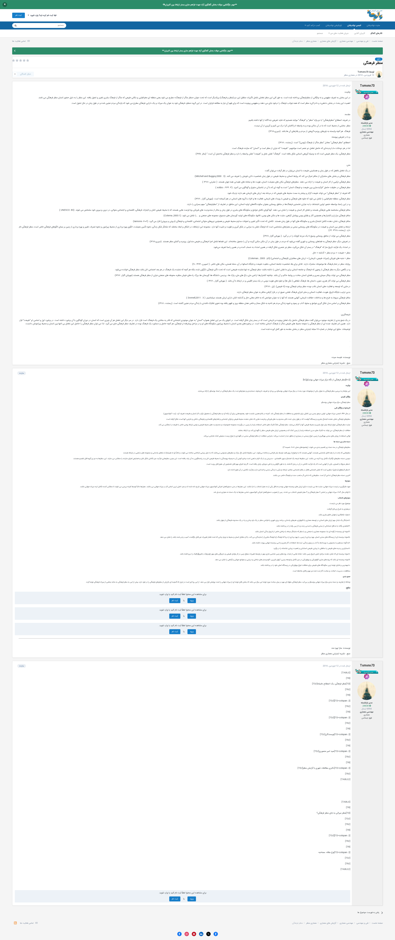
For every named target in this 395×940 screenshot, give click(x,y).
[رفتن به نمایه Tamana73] (379, 74)
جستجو (320, 33)
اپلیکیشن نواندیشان (334, 25)
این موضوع (27, 25)
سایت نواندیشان (373, 25)
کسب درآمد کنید (313, 25)
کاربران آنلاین (359, 33)
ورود (191, 600)
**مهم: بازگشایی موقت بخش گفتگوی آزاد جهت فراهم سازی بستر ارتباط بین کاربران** (200, 5)
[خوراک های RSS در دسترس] (15, 923)
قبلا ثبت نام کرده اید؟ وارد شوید (42, 15)
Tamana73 (363, 72)
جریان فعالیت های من (339, 33)
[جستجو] (15, 25)
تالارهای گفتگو (376, 33)
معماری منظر (349, 75)
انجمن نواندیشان (354, 25)
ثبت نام (18, 15)
